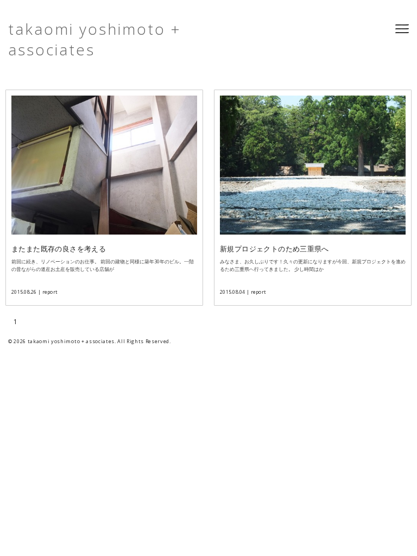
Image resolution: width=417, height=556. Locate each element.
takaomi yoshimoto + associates (94, 39)
